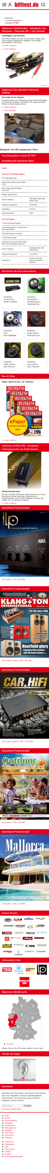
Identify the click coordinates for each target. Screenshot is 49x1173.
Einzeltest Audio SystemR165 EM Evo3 (33, 333)
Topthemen (9, 1135)
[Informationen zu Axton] (29, 919)
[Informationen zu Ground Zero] (19, 933)
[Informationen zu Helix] (30, 933)
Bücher (7, 1118)
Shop (7, 1115)
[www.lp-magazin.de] (42, 974)
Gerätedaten (10, 1125)
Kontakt (8, 1154)
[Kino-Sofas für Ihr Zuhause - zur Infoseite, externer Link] (24, 128)
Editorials (8, 1137)
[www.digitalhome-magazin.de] (7, 974)
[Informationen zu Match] (16, 938)
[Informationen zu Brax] (40, 919)
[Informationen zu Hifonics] (42, 933)
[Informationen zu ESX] (30, 927)
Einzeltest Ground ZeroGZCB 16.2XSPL (10, 299)
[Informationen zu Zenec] (41, 952)
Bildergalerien (10, 1128)
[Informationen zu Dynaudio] (9, 926)
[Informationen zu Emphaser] (20, 926)
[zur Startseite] (27, 4)
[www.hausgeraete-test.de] (19, 974)
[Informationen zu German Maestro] (7, 933)
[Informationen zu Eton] (40, 926)
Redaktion (9, 1123)
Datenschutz (10, 1149)
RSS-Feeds (9, 1132)
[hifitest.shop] (24, 986)
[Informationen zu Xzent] (29, 952)
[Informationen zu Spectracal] (42, 945)
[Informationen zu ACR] (8, 920)
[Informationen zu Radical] (30, 946)
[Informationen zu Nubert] (7, 946)
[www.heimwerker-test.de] (30, 974)
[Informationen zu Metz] (27, 939)
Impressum (9, 1142)
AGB (6, 1146)
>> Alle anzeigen (9, 49)
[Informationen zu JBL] (7, 939)
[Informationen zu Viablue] (18, 953)
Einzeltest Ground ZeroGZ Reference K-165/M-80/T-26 (34, 300)
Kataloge (8, 1130)
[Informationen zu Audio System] (18, 920)
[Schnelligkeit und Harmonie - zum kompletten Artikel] (24, 67)
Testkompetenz (11, 1120)
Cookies (8, 1151)
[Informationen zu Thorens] (8, 952)
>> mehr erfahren (9, 440)
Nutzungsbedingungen (14, 1156)
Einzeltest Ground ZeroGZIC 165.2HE (33, 364)
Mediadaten (9, 1144)
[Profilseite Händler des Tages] (24, 1070)
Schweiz (9, 1044)
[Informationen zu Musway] (39, 938)
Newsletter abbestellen (11, 1109)
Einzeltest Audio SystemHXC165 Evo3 (9, 364)
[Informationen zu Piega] (19, 945)
